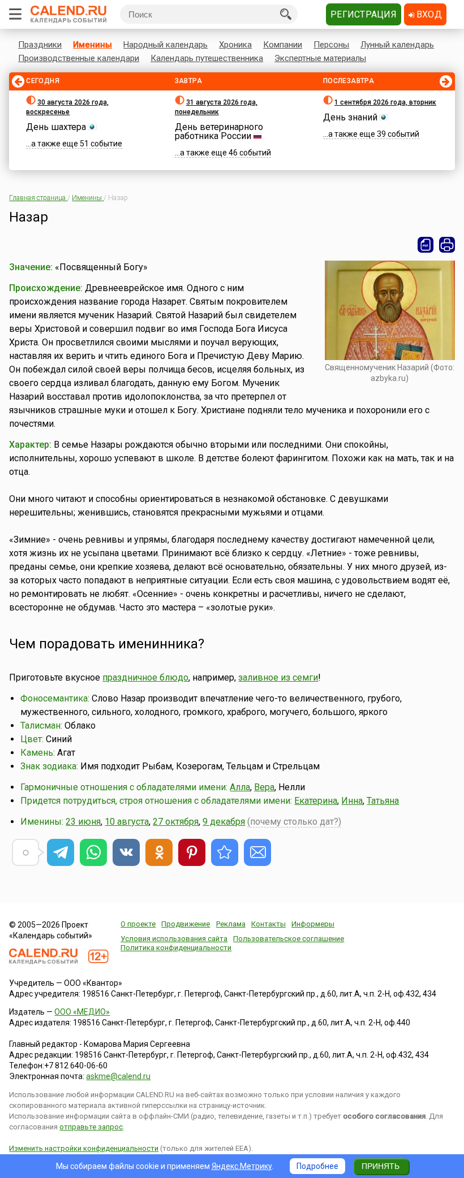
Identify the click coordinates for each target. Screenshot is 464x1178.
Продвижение (185, 924)
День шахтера (56, 127)
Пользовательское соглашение (288, 938)
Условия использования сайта (174, 938)
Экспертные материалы (320, 58)
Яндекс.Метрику (242, 1166)
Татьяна (383, 800)
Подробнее (317, 1166)
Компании (282, 45)
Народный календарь (165, 45)
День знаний (350, 117)
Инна (352, 800)
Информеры (312, 924)
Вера (264, 787)
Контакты (268, 924)
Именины (92, 45)
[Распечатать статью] (447, 245)
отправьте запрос (91, 1127)
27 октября (176, 821)
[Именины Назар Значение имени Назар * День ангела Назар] (224, 852)
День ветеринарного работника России (219, 131)
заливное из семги (278, 677)
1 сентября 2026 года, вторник (385, 102)
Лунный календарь (397, 45)
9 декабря (224, 821)
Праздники (40, 45)
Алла (240, 787)
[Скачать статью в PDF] (425, 245)
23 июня (83, 821)
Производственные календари (78, 58)
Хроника (235, 45)
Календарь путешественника (207, 58)
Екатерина (315, 800)
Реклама (231, 924)
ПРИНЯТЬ (380, 1166)
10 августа (127, 821)
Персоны (331, 45)
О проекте (138, 924)
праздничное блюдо (145, 677)
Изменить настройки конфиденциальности (83, 1148)
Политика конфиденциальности (176, 947)
